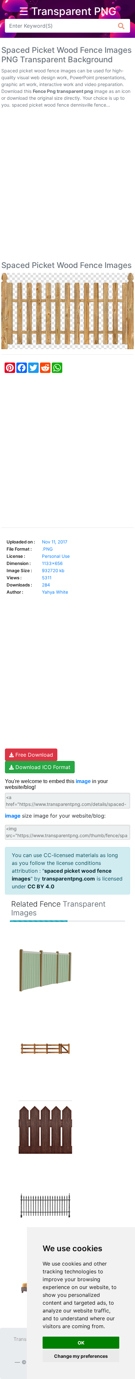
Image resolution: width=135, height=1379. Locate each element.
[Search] (121, 26)
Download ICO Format (42, 767)
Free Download (33, 754)
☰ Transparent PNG (67, 11)
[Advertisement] (67, 186)
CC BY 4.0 (41, 886)
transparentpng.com (68, 878)
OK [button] (81, 1342)
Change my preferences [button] (81, 1356)
